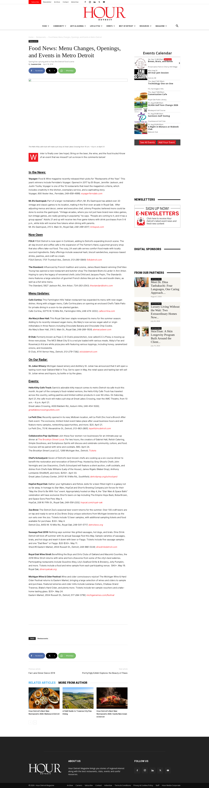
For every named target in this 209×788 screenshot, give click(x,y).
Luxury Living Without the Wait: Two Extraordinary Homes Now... (165, 312)
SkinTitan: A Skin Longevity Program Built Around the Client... (163, 337)
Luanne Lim (36, 64)
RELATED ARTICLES (42, 682)
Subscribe (35, 2)
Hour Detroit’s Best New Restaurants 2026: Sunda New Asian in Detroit (112, 714)
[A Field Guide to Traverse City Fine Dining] (78, 698)
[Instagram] (90, 2)
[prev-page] (30, 722)
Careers (79, 785)
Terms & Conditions (123, 785)
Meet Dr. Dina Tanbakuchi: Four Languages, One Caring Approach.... (165, 287)
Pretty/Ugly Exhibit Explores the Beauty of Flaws (105, 673)
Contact (66, 2)
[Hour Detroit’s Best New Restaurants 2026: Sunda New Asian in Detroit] (112, 698)
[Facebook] (85, 2)
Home (31, 37)
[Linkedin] (94, 2)
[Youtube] (104, 2)
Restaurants (41, 37)
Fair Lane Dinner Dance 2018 (42, 673)
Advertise (74, 2)
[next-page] (35, 722)
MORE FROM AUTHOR (72, 682)
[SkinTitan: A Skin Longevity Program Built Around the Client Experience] (141, 331)
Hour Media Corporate (171, 785)
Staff (157, 785)
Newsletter (47, 2)
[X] (99, 2)
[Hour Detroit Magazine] (104, 13)
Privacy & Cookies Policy (143, 785)
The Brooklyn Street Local (51, 439)
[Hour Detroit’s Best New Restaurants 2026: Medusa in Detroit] (44, 698)
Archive (57, 2)
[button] (177, 26)
